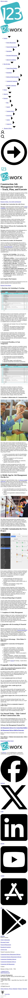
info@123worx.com (5, 972)
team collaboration (8, 246)
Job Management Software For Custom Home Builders (14, 727)
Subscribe (25, 988)
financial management (22, 630)
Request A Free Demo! (6, 285)
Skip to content (4, 1)
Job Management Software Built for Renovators (12, 730)
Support (12, 660)
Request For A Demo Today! (7, 741)
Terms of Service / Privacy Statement (9, 988)
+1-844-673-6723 (5, 971)
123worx (4, 752)
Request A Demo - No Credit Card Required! (11, 201)
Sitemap (20, 988)
